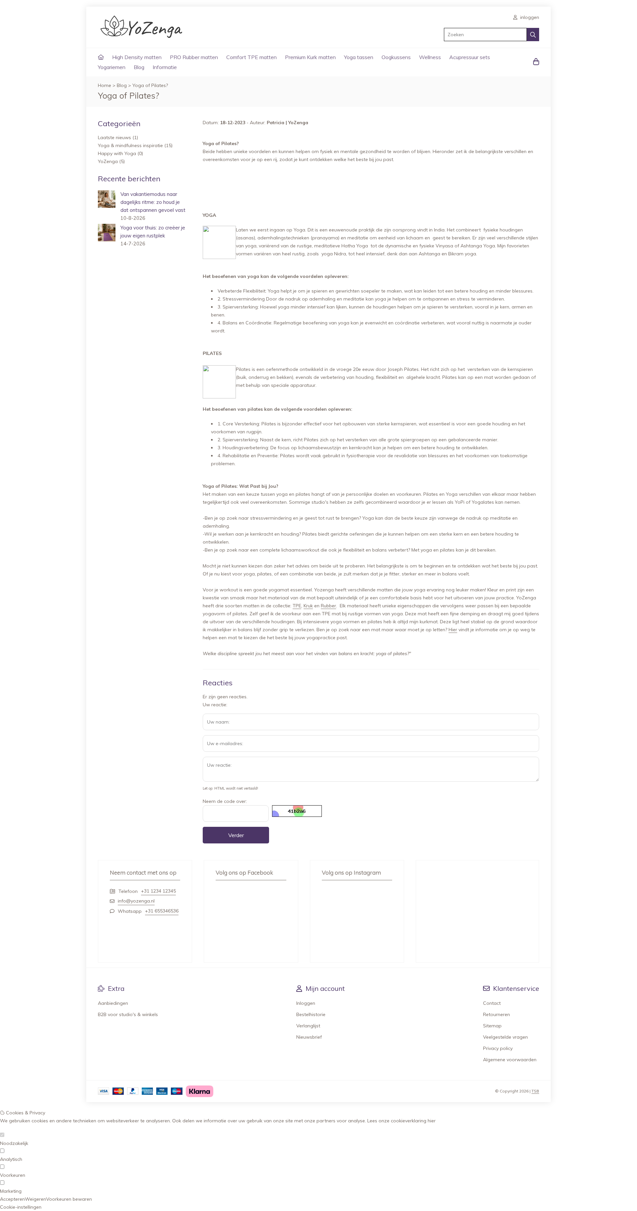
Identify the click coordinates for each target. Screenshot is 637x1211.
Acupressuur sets (469, 57)
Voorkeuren (12, 1175)
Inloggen (305, 1003)
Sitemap (492, 1026)
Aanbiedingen (113, 1003)
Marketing (11, 1191)
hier (432, 1121)
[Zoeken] (533, 34)
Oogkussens (396, 57)
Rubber (328, 606)
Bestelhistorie (310, 1014)
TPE (297, 606)
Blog (139, 67)
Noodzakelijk (14, 1143)
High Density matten (137, 57)
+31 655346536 (161, 911)
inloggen (529, 17)
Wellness (430, 57)
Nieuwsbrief (309, 1037)
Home (104, 85)
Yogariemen (111, 67)
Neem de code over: (225, 801)
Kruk (308, 606)
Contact (492, 1003)
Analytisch (11, 1159)
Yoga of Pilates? (150, 85)
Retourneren (496, 1014)
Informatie (165, 67)
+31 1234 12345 (158, 891)
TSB (535, 1090)
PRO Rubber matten (194, 57)
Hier (453, 630)
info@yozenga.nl (136, 901)
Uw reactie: (215, 705)
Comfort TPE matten (251, 57)
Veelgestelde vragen (505, 1037)
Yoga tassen (358, 57)
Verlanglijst (308, 1026)
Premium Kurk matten (310, 57)
